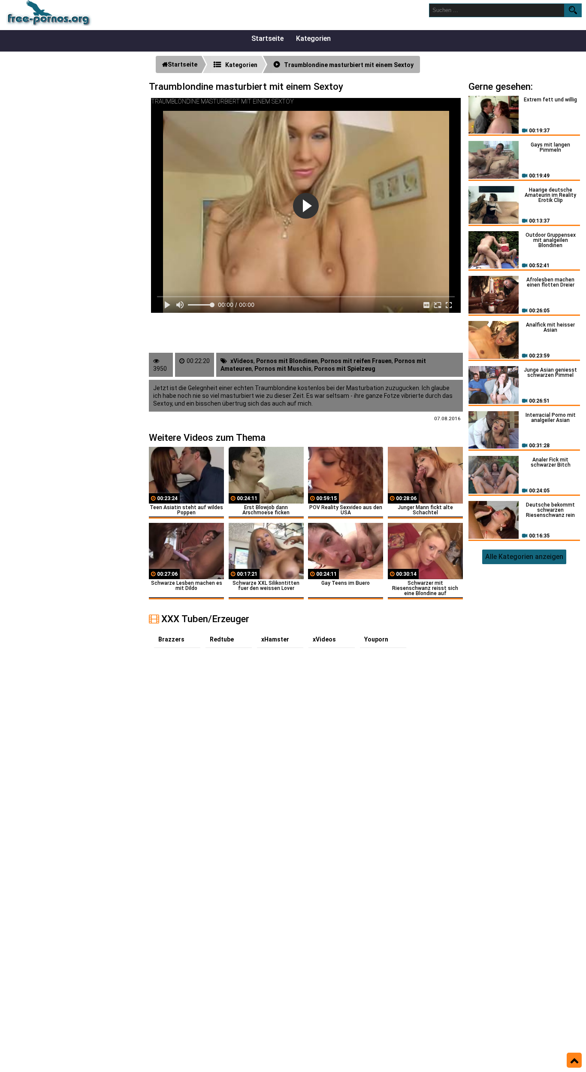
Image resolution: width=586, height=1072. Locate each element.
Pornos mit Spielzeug (344, 368)
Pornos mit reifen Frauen (356, 360)
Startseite (267, 38)
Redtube (222, 639)
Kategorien (313, 38)
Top (574, 1060)
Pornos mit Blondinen (287, 360)
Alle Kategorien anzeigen (524, 557)
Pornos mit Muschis (282, 368)
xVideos (242, 360)
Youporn (376, 639)
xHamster (275, 639)
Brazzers (171, 639)
